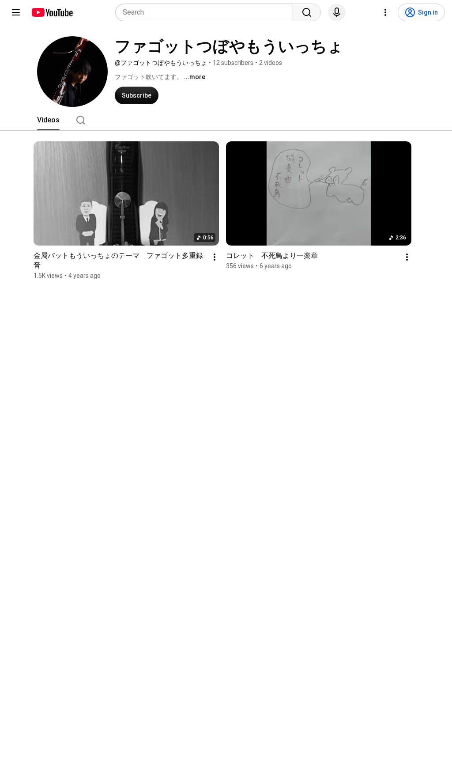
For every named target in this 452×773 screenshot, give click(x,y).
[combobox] (207, 12)
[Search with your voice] (337, 12)
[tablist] (226, 120)
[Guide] (16, 12)
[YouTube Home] (52, 12)
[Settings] (385, 12)
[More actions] (214, 257)
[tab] (48, 120)
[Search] (307, 12)
